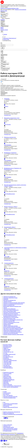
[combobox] (7, 45)
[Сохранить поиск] (2, 52)
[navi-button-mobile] (2, 31)
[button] (2, 27)
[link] (3, 24)
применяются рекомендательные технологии (12, 434)
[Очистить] (2, 48)
